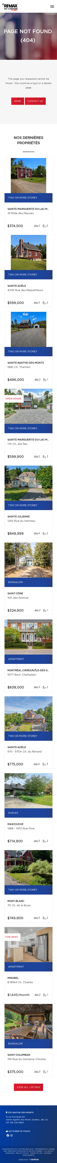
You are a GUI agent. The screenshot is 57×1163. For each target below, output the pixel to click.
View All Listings (28, 1087)
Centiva (34, 1159)
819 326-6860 (17, 1123)
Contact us (35, 101)
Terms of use (36, 1153)
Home (17, 101)
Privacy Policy (22, 1153)
